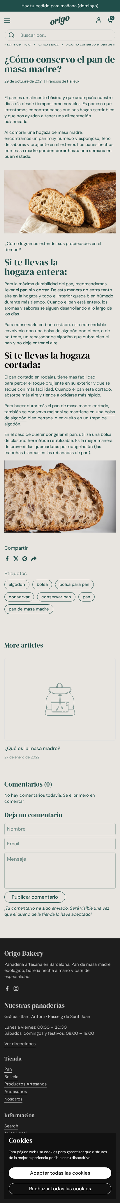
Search (11, 1126)
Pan (8, 1069)
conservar (19, 597)
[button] (110, 20)
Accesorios (15, 1091)
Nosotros (13, 1099)
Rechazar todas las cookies (60, 1188)
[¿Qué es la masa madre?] (60, 699)
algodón (17, 584)
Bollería (11, 1077)
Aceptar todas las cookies (60, 1173)
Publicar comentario (35, 897)
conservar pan (56, 597)
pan (86, 597)
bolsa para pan (74, 584)
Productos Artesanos (25, 1084)
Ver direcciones (20, 1044)
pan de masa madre (29, 609)
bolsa (42, 584)
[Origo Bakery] (60, 20)
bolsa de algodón (60, 331)
